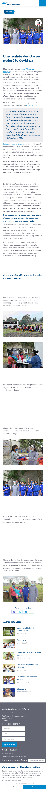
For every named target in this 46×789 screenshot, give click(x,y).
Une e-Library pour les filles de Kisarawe (29, 666)
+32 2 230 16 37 (7, 753)
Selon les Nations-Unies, (12, 144)
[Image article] (9, 631)
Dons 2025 (21, 640)
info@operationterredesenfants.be (14, 757)
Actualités (9, 12)
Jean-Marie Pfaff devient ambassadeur (26, 629)
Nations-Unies (31, 105)
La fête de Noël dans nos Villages (27, 678)
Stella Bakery (22, 689)
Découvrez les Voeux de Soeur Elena (29, 653)
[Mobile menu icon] (42, 3)
